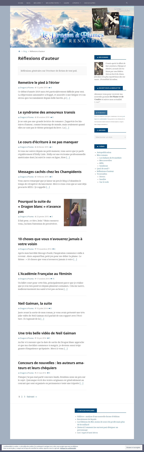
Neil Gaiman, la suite (35, 303)
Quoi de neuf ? (103, 169)
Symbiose (103, 166)
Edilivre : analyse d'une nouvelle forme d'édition (98, 416)
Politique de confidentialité (68, 448)
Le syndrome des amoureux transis (46, 112)
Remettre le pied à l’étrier (39, 82)
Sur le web (104, 182)
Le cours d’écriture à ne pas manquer (48, 142)
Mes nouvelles (105, 160)
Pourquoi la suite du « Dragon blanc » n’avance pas (39, 206)
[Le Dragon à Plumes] (72, 27)
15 (53, 279)
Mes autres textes (52, 3)
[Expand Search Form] (127, 3)
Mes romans (102, 155)
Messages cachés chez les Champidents (49, 171)
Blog (28, 3)
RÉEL (101, 163)
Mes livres (37, 3)
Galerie (66, 3)
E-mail (97, 102)
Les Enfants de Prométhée (110, 158)
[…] (68, 98)
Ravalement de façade (86, 419)
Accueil (20, 3)
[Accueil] (19, 51)
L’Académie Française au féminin (45, 273)
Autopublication (104, 152)
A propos (76, 3)
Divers (102, 177)
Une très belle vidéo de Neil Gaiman (47, 333)
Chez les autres (89, 3)
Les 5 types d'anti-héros (87, 433)
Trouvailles (102, 174)
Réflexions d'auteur (105, 171)
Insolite (102, 179)
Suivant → (32, 396)
